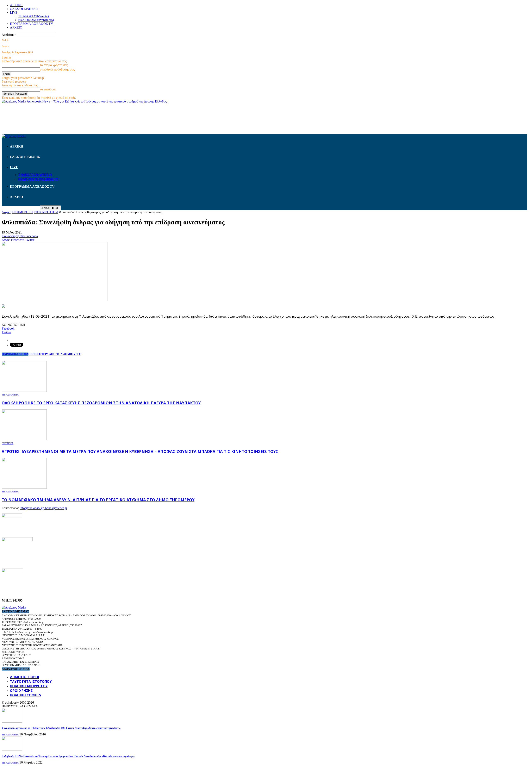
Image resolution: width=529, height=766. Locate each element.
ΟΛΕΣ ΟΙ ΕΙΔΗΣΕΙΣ (24, 9)
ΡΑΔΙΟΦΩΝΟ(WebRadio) (36, 20)
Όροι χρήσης (21, 690)
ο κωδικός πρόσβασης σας (57, 69)
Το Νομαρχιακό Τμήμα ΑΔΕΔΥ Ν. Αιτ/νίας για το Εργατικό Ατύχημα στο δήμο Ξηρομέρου (98, 499)
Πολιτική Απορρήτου (29, 686)
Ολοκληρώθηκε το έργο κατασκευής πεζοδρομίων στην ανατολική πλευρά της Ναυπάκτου (101, 402)
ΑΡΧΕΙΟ (16, 27)
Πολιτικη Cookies (25, 695)
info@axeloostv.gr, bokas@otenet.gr (43, 508)
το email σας (48, 89)
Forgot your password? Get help (23, 78)
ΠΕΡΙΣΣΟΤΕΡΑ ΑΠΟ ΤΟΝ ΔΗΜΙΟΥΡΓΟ (54, 354)
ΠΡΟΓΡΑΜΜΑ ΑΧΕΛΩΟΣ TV (31, 23)
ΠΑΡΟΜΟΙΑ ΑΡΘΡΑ (15, 354)
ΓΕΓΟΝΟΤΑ (7, 443)
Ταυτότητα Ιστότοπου (31, 681)
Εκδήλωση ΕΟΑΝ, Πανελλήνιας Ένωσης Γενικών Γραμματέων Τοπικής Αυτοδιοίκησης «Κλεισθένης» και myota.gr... (68, 756)
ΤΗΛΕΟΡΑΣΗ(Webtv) (33, 16)
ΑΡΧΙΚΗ (16, 5)
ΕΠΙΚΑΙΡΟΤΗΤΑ (10, 394)
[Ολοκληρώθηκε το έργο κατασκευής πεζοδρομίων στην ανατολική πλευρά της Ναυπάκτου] (24, 390)
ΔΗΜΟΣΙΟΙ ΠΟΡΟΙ (24, 677)
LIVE (14, 12)
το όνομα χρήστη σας (54, 65)
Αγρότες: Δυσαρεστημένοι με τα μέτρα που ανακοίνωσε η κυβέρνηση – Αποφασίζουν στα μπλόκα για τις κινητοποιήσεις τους (140, 451)
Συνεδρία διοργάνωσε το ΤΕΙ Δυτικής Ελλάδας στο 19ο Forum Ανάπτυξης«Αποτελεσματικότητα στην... (61, 727)
